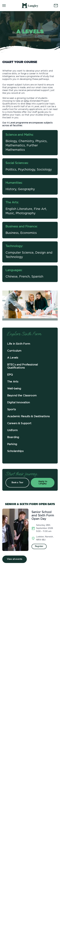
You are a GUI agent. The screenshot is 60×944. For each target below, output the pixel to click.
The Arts (12, 381)
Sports (11, 409)
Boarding (13, 437)
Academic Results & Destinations (28, 416)
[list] (30, 304)
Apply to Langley (42, 482)
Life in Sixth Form (18, 343)
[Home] (30, 5)
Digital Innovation (18, 402)
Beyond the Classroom (22, 395)
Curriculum (14, 350)
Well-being (14, 388)
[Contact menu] (56, 5)
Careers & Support (19, 423)
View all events (14, 559)
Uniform (12, 430)
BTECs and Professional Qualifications (22, 366)
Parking (12, 444)
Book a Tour (17, 483)
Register (39, 546)
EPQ (26, 101)
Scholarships (15, 451)
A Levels (12, 357)
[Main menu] (4, 5)
